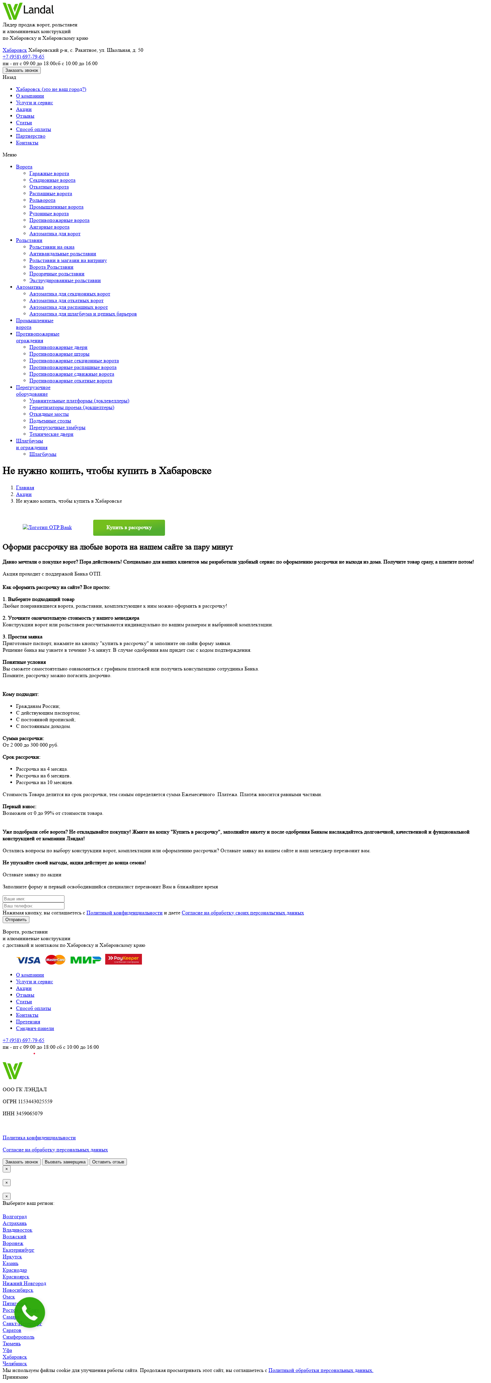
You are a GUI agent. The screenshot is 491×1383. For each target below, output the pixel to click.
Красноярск (16, 1276)
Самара (11, 1316)
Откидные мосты (49, 414)
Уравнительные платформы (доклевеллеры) (79, 400)
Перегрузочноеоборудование (33, 390)
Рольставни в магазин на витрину (68, 260)
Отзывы (25, 116)
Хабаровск (15, 50)
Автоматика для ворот (54, 233)
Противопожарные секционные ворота (74, 360)
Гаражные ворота (49, 173)
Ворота (24, 166)
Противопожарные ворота (59, 220)
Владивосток (17, 1230)
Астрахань (15, 1223)
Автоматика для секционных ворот (69, 293)
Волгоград (15, 1216)
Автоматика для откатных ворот (66, 300)
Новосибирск (18, 1290)
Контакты (27, 142)
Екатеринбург (18, 1250)
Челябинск (15, 1363)
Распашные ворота (50, 193)
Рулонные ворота (49, 213)
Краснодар (15, 1270)
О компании (30, 96)
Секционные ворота (52, 180)
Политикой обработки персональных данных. (321, 1370)
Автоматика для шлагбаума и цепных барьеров (83, 313)
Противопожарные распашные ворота (73, 367)
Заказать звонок (21, 70)
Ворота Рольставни (51, 267)
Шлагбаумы (42, 454)
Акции (24, 109)
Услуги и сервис (34, 102)
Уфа (7, 1350)
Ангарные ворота (49, 227)
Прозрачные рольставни (57, 273)
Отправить (16, 919)
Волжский (14, 1236)
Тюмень (12, 1343)
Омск (9, 1296)
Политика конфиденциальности (39, 1137)
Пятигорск (15, 1303)
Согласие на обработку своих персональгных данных (243, 912)
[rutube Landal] (19, 1058)
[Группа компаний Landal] (28, 18)
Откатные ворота (49, 186)
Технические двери (51, 434)
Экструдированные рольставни (65, 280)
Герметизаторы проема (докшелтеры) (71, 407)
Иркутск (12, 1256)
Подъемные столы (50, 420)
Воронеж (13, 1243)
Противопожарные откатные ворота (70, 380)
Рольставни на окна (51, 247)
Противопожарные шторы (59, 354)
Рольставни (29, 240)
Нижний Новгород (24, 1283)
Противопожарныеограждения (37, 337)
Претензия (28, 1021)
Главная (25, 487)
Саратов (12, 1330)
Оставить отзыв (108, 1161)
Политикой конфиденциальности (125, 912)
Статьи (24, 122)
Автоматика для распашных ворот (68, 307)
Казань (10, 1263)
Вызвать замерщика (65, 1161)
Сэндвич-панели (35, 1028)
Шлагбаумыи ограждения (31, 444)
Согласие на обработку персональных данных (55, 1149)
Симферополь (18, 1337)
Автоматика (30, 287)
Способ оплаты (33, 129)
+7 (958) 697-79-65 (23, 56)
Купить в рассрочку (129, 527)
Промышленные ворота (56, 207)
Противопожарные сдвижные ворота (71, 374)
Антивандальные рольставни (62, 253)
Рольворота (42, 200)
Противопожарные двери (58, 347)
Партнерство (30, 136)
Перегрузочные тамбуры (57, 427)
